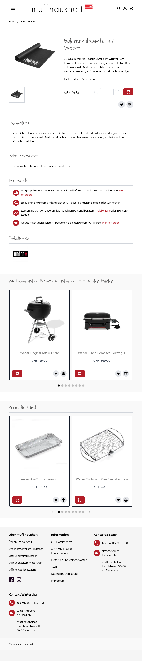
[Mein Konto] (125, 8)
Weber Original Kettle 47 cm (39, 353)
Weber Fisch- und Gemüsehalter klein (102, 479)
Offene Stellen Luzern (22, 569)
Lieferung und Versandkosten (69, 560)
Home (12, 21)
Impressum (58, 580)
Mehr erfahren (111, 222)
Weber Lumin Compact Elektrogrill (102, 353)
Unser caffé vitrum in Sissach (26, 549)
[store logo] (62, 8)
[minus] (96, 92)
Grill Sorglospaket (61, 542)
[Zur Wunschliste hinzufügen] (121, 104)
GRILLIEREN (28, 21)
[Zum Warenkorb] (128, 91)
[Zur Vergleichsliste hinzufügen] (129, 104)
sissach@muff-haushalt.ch (111, 553)
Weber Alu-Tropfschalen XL (39, 479)
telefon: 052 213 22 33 (30, 603)
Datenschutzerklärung (64, 574)
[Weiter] (89, 385)
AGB (54, 567)
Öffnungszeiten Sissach (23, 556)
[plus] (117, 92)
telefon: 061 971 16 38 (115, 543)
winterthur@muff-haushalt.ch (28, 613)
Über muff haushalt (20, 542)
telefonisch (103, 210)
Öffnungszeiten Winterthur (25, 562)
